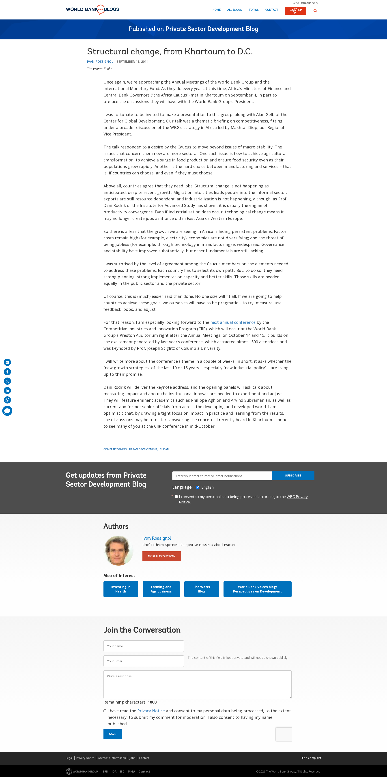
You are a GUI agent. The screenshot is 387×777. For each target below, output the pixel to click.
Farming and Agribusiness (161, 589)
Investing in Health (120, 589)
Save (112, 734)
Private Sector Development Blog (212, 29)
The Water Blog (201, 589)
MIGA (131, 771)
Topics (254, 10)
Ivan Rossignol (100, 61)
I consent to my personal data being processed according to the (243, 499)
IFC (122, 771)
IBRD (105, 771)
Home (217, 10)
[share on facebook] (7, 371)
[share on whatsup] (7, 400)
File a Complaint (311, 758)
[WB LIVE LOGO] (295, 11)
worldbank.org (305, 3)
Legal (69, 758)
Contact (271, 10)
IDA (114, 771)
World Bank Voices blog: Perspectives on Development (257, 589)
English (108, 68)
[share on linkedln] (7, 390)
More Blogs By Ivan (161, 556)
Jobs (132, 758)
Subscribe (293, 475)
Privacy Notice (151, 710)
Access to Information (112, 758)
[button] (315, 11)
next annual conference (233, 322)
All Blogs (234, 10)
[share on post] (7, 381)
